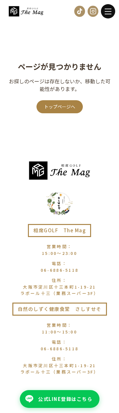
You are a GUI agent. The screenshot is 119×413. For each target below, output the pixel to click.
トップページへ (59, 106)
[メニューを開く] (108, 11)
